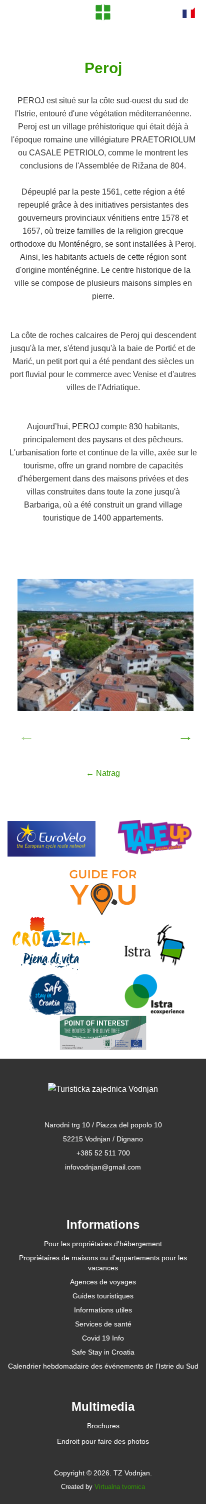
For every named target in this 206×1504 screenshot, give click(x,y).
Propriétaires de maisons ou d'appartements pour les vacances (103, 1263)
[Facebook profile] (81, 1186)
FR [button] (188, 13)
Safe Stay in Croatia (103, 1352)
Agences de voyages (103, 1282)
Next (183, 733)
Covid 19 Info (103, 1338)
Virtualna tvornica (119, 1486)
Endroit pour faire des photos (103, 1441)
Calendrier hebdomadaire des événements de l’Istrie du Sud (103, 1366)
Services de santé (103, 1324)
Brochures (103, 1426)
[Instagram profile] (125, 1186)
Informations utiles (103, 1310)
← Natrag (103, 773)
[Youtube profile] (103, 1186)
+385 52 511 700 (103, 1153)
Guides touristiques (103, 1296)
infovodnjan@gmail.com (103, 1167)
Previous (23, 733)
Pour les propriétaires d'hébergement (103, 1244)
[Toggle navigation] (20, 12)
